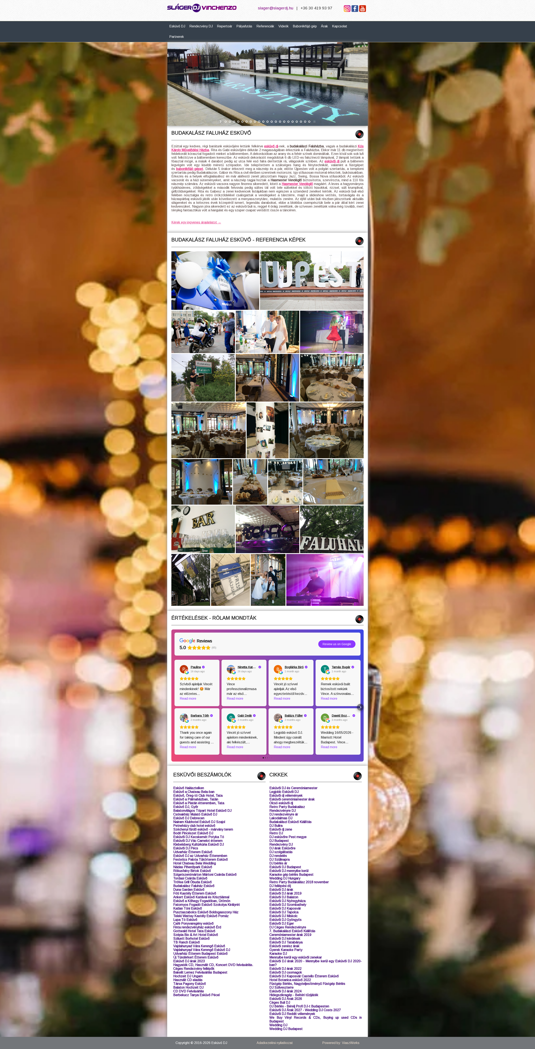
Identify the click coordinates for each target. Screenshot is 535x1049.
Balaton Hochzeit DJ (188, 987)
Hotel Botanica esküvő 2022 (290, 980)
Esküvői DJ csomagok (285, 972)
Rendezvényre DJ (282, 810)
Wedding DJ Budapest (286, 1029)
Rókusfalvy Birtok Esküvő (192, 871)
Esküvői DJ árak (281, 889)
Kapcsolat (339, 26)
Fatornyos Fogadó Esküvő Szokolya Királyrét (206, 904)
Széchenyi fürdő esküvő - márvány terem (203, 829)
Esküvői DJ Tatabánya (286, 942)
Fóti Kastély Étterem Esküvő (194, 893)
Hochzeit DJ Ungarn (188, 976)
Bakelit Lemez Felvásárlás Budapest (200, 972)
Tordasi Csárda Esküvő (190, 878)
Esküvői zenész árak (284, 946)
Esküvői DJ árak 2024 (285, 991)
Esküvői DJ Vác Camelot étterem (198, 840)
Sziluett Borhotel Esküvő (191, 938)
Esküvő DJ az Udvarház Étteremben (200, 856)
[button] (174, 707)
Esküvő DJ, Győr (185, 807)
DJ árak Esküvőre (282, 848)
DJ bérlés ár (278, 863)
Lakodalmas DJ (280, 818)
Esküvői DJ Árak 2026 (285, 999)
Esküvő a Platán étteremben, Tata (198, 803)
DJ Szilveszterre (281, 987)
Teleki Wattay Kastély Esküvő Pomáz (201, 916)
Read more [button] (188, 698)
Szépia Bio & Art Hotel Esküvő (195, 935)
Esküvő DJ (177, 26)
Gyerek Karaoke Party (285, 950)
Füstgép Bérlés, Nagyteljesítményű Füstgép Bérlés (307, 983)
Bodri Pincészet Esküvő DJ (193, 833)
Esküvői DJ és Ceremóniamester (293, 788)
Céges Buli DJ (279, 1002)
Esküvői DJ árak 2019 (285, 893)
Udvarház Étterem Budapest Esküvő (200, 953)
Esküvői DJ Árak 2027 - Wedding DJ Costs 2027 (305, 1010)
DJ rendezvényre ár (283, 814)
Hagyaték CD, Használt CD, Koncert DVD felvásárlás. (213, 965)
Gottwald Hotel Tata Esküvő (194, 931)
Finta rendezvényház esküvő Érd (197, 927)
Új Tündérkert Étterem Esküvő (195, 957)
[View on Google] (184, 669)
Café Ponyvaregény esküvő (193, 923)
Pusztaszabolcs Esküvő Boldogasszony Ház (205, 912)
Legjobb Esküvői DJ (284, 792)
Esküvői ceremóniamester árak (292, 799)
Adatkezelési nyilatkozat (275, 1043)
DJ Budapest (279, 840)
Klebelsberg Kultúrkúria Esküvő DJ (198, 844)
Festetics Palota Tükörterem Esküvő (200, 859)
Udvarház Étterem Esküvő (192, 852)
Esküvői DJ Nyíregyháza (287, 901)
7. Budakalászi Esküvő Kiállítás (292, 931)
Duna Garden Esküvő (188, 889)
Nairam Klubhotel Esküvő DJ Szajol (199, 822)
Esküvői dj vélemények (286, 795)
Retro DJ (276, 833)
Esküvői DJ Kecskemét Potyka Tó (198, 837)
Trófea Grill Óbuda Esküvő (192, 882)
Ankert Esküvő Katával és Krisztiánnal (201, 897)
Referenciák (265, 26)
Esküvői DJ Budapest (285, 867)
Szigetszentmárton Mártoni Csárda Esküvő (205, 874)
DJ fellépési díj (280, 886)
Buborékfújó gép (305, 26)
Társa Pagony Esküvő (189, 983)
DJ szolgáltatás (281, 852)
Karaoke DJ (278, 953)
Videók (283, 26)
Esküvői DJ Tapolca (283, 912)
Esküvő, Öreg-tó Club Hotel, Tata (198, 795)
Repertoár (224, 26)
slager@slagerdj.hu (275, 8)
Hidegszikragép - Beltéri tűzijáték (293, 995)
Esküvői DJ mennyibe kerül (288, 871)
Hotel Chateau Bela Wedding (194, 863)
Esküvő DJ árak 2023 (189, 961)
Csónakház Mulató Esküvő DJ (195, 814)
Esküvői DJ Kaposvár (285, 908)
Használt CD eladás (188, 980)
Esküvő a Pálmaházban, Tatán (195, 799)
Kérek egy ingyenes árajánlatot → (196, 222)
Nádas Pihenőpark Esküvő (192, 867)
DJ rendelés (278, 856)
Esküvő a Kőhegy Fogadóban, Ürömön (201, 901)
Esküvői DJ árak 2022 (285, 968)
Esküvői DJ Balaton (283, 897)
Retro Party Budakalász (287, 807)
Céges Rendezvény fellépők (193, 968)
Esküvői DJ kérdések (284, 938)
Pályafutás (244, 26)
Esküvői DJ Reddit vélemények (292, 1014)
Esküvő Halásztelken (188, 788)
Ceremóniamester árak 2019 (290, 935)
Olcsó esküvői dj (281, 803)
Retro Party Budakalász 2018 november (299, 882)
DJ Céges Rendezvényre (287, 927)
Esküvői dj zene (280, 829)
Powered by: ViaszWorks (340, 1043)
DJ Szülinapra (279, 859)
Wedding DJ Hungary (284, 878)
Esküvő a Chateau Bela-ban (193, 792)
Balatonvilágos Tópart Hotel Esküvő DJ (202, 810)
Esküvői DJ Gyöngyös (285, 919)
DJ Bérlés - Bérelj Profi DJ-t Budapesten (299, 1006)
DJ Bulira (276, 825)
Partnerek (176, 36)
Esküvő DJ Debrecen (188, 818)
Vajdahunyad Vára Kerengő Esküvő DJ (201, 950)
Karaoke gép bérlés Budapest (291, 874)
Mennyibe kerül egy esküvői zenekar (295, 957)
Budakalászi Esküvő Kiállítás (290, 822)
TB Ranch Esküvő (186, 942)
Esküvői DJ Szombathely (287, 904)
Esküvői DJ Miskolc (283, 916)
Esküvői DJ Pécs (185, 848)
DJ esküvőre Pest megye (288, 837)
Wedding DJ (278, 1025)
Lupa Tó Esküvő (185, 919)
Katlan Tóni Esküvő (187, 908)
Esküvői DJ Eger (281, 923)
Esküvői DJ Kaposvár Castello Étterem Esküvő (304, 976)
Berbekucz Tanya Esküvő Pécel (196, 995)
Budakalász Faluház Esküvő (193, 886)
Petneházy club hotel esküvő (194, 825)
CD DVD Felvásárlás (188, 991)
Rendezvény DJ (201, 26)
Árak (324, 26)
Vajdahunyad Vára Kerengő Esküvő (199, 946)
